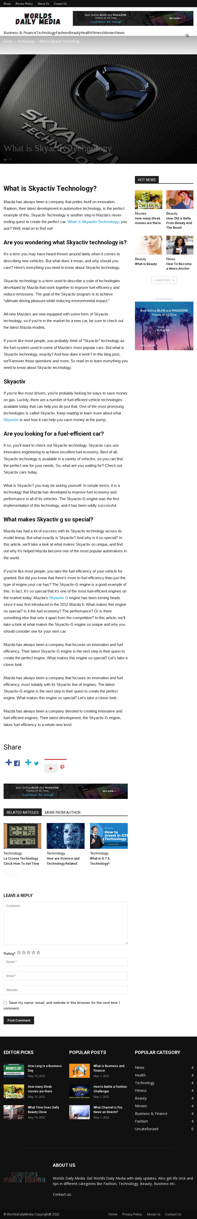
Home (7, 3)
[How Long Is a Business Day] (14, 1071)
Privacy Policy (24, 3)
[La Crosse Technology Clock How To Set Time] (22, 836)
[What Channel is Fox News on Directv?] (79, 1112)
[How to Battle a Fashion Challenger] (79, 1091)
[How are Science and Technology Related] (65, 836)
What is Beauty (146, 264)
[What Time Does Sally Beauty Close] (14, 1112)
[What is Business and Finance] (79, 1071)
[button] (187, 36)
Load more (162, 280)
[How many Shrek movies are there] (148, 199)
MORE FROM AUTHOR (63, 812)
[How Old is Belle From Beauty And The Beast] (180, 199)
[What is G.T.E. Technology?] (109, 836)
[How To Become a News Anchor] (180, 245)
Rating (9, 953)
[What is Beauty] (148, 245)
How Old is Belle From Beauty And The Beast (179, 222)
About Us (43, 3)
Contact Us (60, 3)
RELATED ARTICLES (23, 812)
